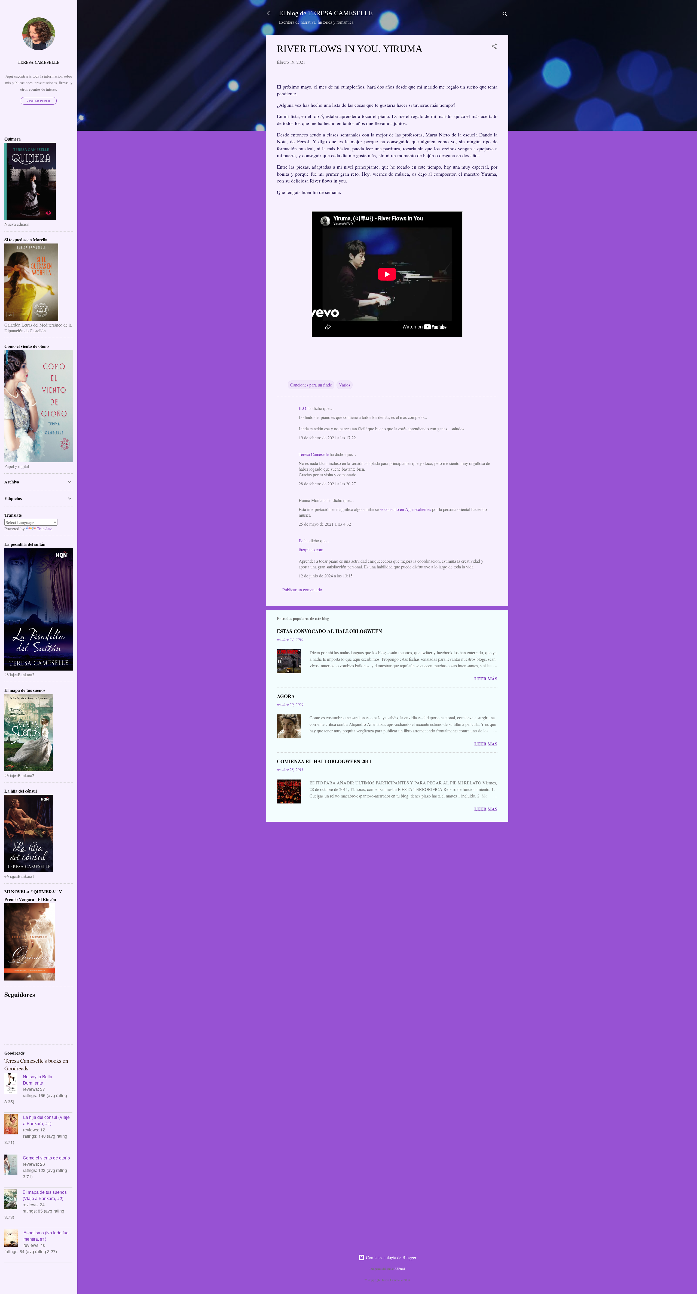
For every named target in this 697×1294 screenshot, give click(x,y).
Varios (344, 385)
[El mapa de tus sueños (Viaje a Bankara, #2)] (13, 1200)
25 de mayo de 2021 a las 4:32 (325, 524)
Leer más (485, 678)
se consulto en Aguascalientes (405, 509)
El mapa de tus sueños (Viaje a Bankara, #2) (45, 1195)
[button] (494, 47)
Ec (301, 540)
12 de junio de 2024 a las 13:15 (326, 576)
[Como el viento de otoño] (13, 1165)
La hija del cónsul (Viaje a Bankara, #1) (46, 1120)
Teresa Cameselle (314, 454)
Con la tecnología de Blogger (390, 1257)
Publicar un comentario (302, 589)
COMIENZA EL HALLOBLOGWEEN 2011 (324, 761)
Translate (44, 528)
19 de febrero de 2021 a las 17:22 (327, 437)
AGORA (286, 696)
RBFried (400, 1268)
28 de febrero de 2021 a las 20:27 (327, 483)
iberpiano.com (311, 549)
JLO (302, 408)
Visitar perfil (38, 101)
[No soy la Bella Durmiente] (13, 1084)
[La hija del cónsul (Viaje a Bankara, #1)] (13, 1125)
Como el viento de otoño (46, 1158)
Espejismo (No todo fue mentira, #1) (46, 1235)
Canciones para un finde (311, 385)
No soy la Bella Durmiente (37, 1079)
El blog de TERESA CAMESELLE (326, 13)
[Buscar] (505, 15)
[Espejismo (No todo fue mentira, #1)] (13, 1238)
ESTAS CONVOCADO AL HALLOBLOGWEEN (329, 631)
